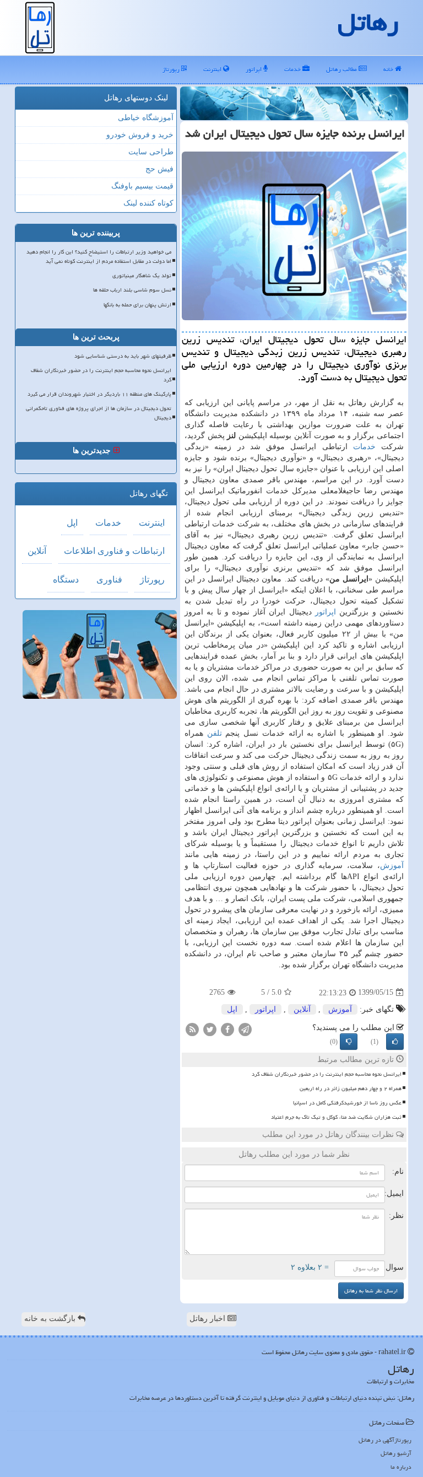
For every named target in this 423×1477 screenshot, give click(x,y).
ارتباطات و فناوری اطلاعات (114, 551)
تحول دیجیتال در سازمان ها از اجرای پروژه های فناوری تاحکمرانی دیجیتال (98, 413)
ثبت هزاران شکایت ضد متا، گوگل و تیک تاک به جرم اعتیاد (336, 1117)
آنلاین (302, 1009)
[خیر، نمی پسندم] (348, 1041)
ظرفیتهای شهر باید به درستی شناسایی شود (122, 356)
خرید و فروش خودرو (139, 135)
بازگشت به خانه (51, 1318)
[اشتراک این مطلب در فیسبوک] (227, 1029)
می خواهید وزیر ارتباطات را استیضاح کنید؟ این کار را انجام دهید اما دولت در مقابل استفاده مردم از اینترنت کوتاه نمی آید (98, 256)
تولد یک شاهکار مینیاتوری (141, 275)
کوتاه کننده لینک (148, 203)
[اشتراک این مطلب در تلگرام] (245, 1029)
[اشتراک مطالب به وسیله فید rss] (192, 1029)
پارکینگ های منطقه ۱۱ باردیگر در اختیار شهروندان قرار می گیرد (99, 394)
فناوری (109, 579)
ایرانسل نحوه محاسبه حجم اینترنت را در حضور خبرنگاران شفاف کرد (327, 1074)
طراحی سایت (150, 152)
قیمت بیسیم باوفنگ (142, 186)
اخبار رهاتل (208, 1318)
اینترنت (213, 69)
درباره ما (401, 1467)
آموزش (392, 865)
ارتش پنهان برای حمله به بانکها (137, 304)
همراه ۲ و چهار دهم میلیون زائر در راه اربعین (351, 1088)
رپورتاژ (171, 69)
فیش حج (159, 169)
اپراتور (254, 69)
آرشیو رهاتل (396, 1453)
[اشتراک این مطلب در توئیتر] (210, 1029)
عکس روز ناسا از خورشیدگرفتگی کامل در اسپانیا (347, 1102)
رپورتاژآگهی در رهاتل (385, 1440)
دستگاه (66, 579)
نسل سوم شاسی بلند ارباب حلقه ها (132, 289)
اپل (232, 1009)
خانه (389, 69)
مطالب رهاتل (342, 69)
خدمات (293, 69)
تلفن (214, 733)
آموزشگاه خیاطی (145, 118)
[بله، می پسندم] (395, 1041)
